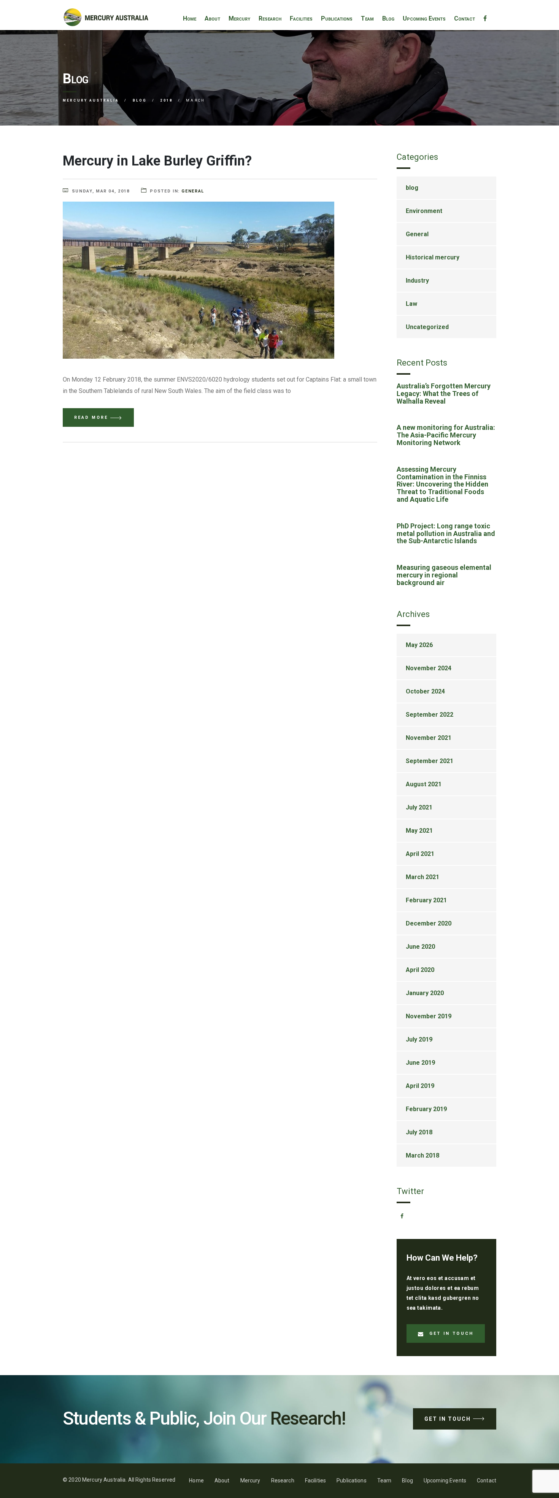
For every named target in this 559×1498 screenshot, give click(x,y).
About (212, 18)
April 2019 (420, 1085)
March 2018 (422, 1155)
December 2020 (428, 923)
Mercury (239, 18)
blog (412, 187)
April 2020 (420, 969)
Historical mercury (432, 257)
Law (411, 303)
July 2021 (419, 807)
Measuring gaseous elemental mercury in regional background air (444, 575)
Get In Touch (447, 1419)
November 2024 (428, 668)
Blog (388, 18)
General (192, 191)
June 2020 (420, 946)
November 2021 (428, 737)
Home (189, 18)
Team (367, 18)
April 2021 (420, 853)
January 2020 (425, 993)
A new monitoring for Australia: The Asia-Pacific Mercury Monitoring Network (446, 435)
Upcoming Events (424, 18)
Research (270, 18)
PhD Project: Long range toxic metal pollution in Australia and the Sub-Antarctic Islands (446, 533)
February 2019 (426, 1109)
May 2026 (419, 645)
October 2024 (425, 691)
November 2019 (428, 1016)
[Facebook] (485, 19)
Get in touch (451, 1333)
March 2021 (422, 877)
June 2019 (420, 1062)
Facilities (301, 18)
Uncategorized (427, 327)
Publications (337, 18)
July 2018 (419, 1132)
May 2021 (419, 830)
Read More (91, 417)
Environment (424, 211)
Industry (417, 280)
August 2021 (423, 784)
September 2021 (429, 761)
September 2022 (429, 714)
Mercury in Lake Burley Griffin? (157, 161)
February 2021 (426, 900)
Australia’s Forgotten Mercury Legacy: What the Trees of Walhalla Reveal (444, 393)
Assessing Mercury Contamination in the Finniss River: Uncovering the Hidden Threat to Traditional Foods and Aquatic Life (442, 484)
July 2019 (419, 1039)
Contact (464, 18)
